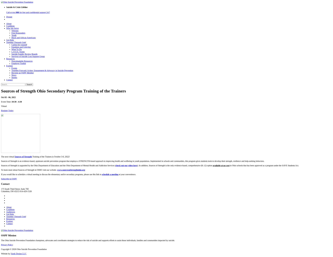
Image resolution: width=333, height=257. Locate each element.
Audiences (10, 212)
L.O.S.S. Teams (18, 52)
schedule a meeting (110, 174)
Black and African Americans (23, 38)
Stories (14, 77)
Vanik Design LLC (18, 254)
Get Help (10, 40)
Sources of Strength (23, 157)
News (13, 75)
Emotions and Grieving (21, 47)
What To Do (16, 49)
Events (14, 68)
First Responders (18, 33)
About (8, 24)
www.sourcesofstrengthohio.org (71, 170)
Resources (10, 59)
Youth (13, 35)
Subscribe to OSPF (9, 179)
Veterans (14, 31)
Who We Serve (12, 28)
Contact (9, 80)
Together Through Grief (16, 42)
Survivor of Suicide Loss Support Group (28, 56)
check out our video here (126, 165)
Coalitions (10, 26)
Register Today (7, 110)
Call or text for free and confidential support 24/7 (28, 12)
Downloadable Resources (22, 61)
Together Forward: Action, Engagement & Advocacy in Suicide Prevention (42, 70)
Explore (9, 66)
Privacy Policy (7, 245)
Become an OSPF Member (22, 73)
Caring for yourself (19, 45)
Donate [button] (9, 17)
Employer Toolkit (18, 63)
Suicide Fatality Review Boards (24, 54)
